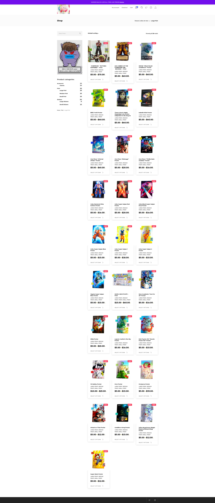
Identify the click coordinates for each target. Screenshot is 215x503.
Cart (131, 7)
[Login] (156, 8)
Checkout (124, 7)
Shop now (70, 56)
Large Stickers (64, 101)
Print (58, 88)
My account (115, 7)
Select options (95, 79)
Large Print (63, 90)
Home (58, 110)
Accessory (60, 83)
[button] (99, 33)
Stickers (59, 99)
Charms (62, 85)
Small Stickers (64, 104)
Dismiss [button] (122, 2)
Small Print (63, 96)
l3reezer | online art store (141, 21)
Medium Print (64, 93)
